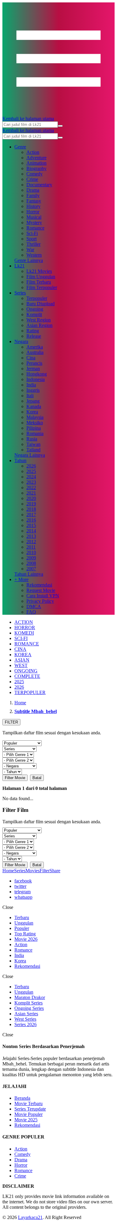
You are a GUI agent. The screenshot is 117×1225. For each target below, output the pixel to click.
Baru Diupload (40, 303)
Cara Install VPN (42, 595)
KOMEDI (24, 632)
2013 (31, 536)
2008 (31, 563)
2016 (31, 520)
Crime (32, 179)
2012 (31, 541)
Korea (32, 411)
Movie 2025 (26, 1119)
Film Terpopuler (41, 287)
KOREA (23, 654)
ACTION (23, 622)
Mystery (34, 222)
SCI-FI (21, 638)
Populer (21, 928)
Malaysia (35, 417)
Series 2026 (25, 1024)
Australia (35, 352)
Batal (36, 778)
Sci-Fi (32, 233)
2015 (31, 525)
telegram (22, 891)
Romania (35, 433)
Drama (32, 190)
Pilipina (33, 428)
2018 (31, 509)
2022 (31, 487)
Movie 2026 (26, 939)
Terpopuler (36, 298)
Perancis (34, 363)
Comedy (34, 173)
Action (32, 152)
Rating (32, 330)
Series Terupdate (30, 1108)
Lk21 (19, 265)
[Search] (60, 126)
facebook (23, 880)
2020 (31, 498)
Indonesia (35, 379)
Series (20, 292)
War (30, 249)
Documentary (39, 184)
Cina (30, 357)
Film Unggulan (40, 276)
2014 (31, 530)
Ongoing (34, 309)
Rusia (31, 438)
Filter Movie (15, 778)
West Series (25, 1019)
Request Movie (40, 590)
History (33, 206)
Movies (33, 870)
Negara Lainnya (29, 455)
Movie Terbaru (28, 1103)
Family (33, 195)
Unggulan (23, 922)
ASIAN (21, 660)
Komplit (34, 314)
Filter (45, 870)
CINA (20, 649)
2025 (31, 471)
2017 (31, 514)
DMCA (33, 606)
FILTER (11, 722)
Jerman (33, 368)
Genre (20, 146)
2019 (31, 503)
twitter (20, 886)
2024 (31, 476)
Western (34, 254)
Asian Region (39, 325)
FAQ (31, 611)
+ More (21, 579)
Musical (33, 217)
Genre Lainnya (28, 260)
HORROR (24, 627)
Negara (21, 341)
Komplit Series (28, 1002)
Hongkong (36, 373)
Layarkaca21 (30, 1217)
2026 (31, 465)
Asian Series (26, 1013)
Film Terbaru (38, 282)
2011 (31, 547)
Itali (30, 395)
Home (8, 870)
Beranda (22, 1098)
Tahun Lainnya (28, 574)
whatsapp (23, 897)
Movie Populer (28, 1114)
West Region (38, 319)
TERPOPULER (30, 692)
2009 (31, 557)
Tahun (20, 460)
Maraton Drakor (29, 997)
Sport (31, 238)
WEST (21, 665)
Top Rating (25, 933)
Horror (32, 211)
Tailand (33, 449)
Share (55, 870)
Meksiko (34, 422)
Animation (36, 163)
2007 (31, 568)
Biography (36, 168)
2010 (31, 552)
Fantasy (33, 200)
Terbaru (21, 917)
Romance (35, 227)
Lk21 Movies (39, 271)
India (31, 384)
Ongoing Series (29, 1008)
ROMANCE (26, 643)
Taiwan (33, 444)
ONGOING (26, 670)
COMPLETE (27, 676)
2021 (31, 492)
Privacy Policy (40, 601)
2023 (31, 482)
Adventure (36, 157)
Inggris (33, 390)
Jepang (33, 401)
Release (33, 336)
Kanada (33, 406)
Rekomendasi (39, 584)
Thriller (33, 244)
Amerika (34, 346)
